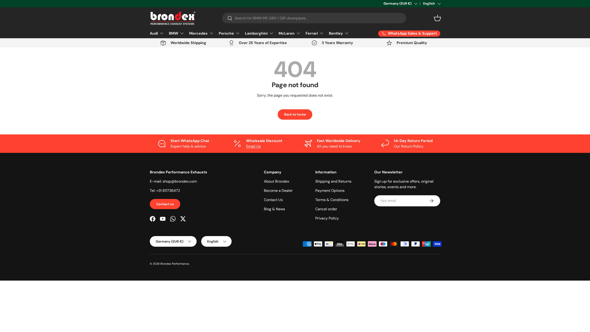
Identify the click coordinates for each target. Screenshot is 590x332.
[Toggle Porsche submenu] (237, 33)
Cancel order (326, 209)
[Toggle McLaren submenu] (298, 33)
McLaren (287, 33)
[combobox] (314, 18)
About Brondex (276, 181)
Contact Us (273, 199)
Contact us (165, 204)
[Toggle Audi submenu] (161, 33)
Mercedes (198, 33)
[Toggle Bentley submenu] (346, 33)
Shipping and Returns (333, 181)
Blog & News (274, 209)
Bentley (336, 33)
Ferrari (312, 33)
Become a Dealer (278, 190)
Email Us (253, 146)
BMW (173, 33)
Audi (154, 33)
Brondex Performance (174, 264)
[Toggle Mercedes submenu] (211, 33)
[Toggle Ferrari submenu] (321, 33)
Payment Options (330, 190)
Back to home (295, 114)
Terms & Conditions (331, 199)
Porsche (226, 33)
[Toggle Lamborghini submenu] (271, 33)
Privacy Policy (327, 218)
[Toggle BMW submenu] (182, 33)
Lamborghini (256, 33)
